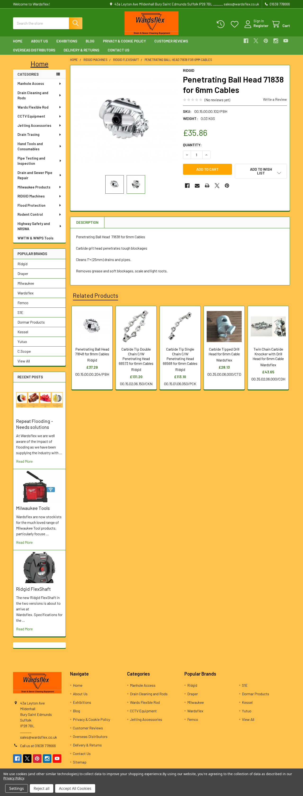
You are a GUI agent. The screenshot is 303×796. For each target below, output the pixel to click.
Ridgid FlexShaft (33, 589)
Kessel (23, 331)
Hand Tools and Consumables (30, 146)
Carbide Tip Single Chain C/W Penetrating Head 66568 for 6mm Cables (180, 356)
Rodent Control (30, 214)
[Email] (197, 185)
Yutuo (22, 341)
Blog (90, 41)
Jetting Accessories (34, 125)
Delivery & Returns (81, 50)
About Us (39, 41)
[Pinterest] (266, 41)
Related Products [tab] (95, 295)
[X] (256, 41)
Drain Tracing (29, 134)
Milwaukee (26, 283)
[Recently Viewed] (221, 24)
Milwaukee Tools (33, 508)
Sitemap (79, 762)
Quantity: (192, 144)
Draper (23, 273)
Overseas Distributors (34, 50)
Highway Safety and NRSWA (34, 226)
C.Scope (24, 351)
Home (17, 41)
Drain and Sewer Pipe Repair (35, 175)
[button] (39, 63)
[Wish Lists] (235, 24)
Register (261, 25)
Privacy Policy (13, 778)
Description (87, 222)
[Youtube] (285, 41)
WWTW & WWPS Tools (35, 238)
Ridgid (22, 263)
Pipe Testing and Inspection (31, 161)
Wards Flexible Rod (33, 107)
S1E (20, 312)
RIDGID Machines (31, 196)
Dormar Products (31, 322)
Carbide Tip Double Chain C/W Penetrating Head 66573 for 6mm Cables (136, 356)
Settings (16, 788)
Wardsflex (26, 293)
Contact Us (118, 50)
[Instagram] (276, 41)
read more (24, 461)
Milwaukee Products (34, 187)
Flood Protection (31, 205)
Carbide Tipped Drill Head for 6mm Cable (224, 351)
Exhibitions (66, 41)
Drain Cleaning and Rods (33, 95)
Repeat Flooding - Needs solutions (34, 424)
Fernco (23, 302)
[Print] (207, 185)
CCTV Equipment (31, 116)
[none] (125, 120)
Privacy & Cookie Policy (124, 41)
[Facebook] (246, 41)
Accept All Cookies (75, 788)
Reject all (41, 788)
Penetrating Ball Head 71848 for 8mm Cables (92, 351)
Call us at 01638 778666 (38, 745)
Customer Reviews (171, 41)
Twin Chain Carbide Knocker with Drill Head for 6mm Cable (268, 354)
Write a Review (275, 99)
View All (24, 361)
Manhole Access (31, 83)
